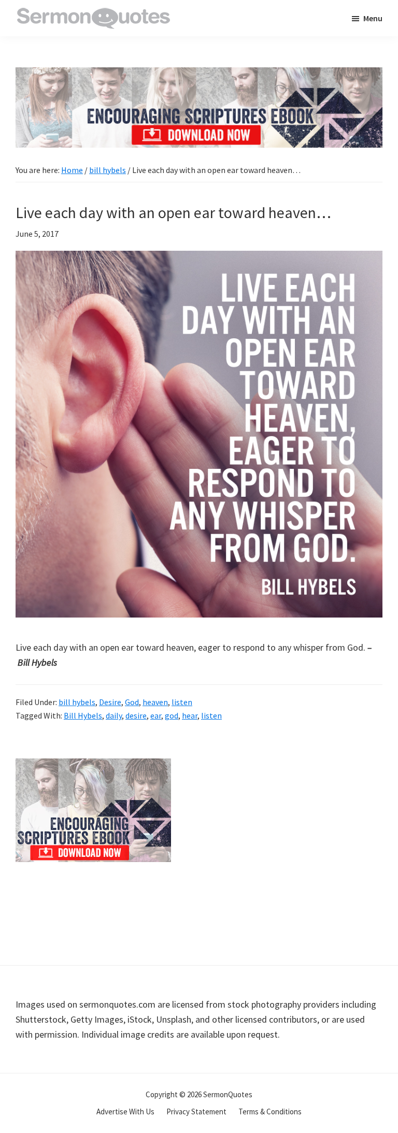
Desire (110, 702)
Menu (372, 18)
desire (136, 715)
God (132, 702)
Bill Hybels (83, 715)
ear (155, 715)
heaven (155, 702)
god (171, 715)
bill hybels (77, 702)
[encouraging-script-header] (199, 75)
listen (182, 702)
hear (189, 715)
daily (114, 715)
